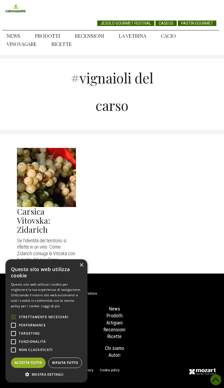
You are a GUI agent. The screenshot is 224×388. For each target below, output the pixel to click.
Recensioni (89, 36)
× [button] (81, 265)
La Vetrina (132, 36)
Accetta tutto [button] (28, 362)
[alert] (46, 321)
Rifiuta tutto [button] (65, 362)
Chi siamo (114, 348)
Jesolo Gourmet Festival (126, 23)
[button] (46, 374)
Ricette (61, 44)
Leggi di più (50, 306)
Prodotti (47, 36)
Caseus (166, 23)
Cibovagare (16, 8)
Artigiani (114, 323)
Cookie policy (110, 370)
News (13, 36)
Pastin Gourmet (197, 23)
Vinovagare (22, 44)
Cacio (168, 36)
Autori (114, 355)
